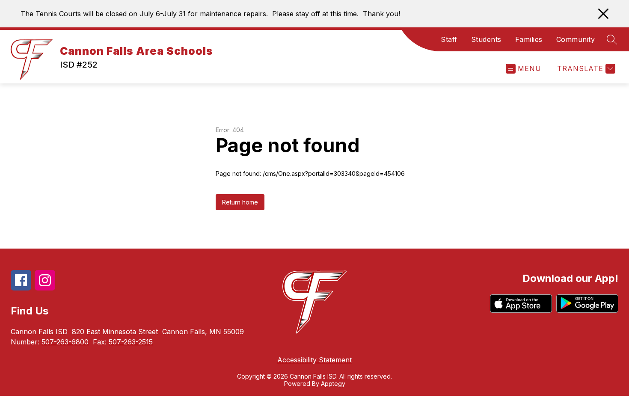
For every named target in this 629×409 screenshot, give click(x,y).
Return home (240, 202)
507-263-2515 (131, 342)
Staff (449, 39)
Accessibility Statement (314, 360)
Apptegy (333, 383)
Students (486, 39)
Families (529, 39)
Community (575, 39)
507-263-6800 (65, 342)
